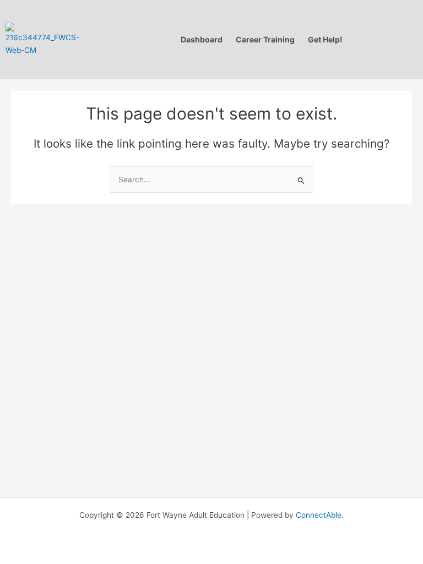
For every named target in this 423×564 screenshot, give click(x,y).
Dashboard (202, 39)
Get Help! (325, 39)
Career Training (265, 39)
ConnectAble (317, 515)
